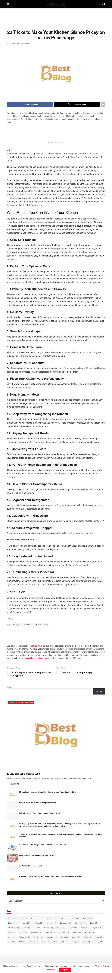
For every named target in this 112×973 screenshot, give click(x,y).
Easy (94, 923)
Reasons (24, 937)
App (39, 918)
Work (86, 942)
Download (80, 923)
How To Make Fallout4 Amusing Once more (37, 802)
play (11, 937)
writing (98, 942)
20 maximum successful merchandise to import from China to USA (47, 792)
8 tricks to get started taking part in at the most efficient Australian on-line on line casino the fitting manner (61, 835)
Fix (37, 928)
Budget (16, 624)
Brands (88, 918)
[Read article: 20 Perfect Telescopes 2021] (12, 868)
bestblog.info (35, 645)
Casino (38, 923)
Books (75, 918)
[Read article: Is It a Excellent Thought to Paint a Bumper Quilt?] (12, 816)
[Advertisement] (56, 18)
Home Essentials (16, 43)
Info (11, 932)
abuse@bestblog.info (33, 658)
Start (65, 937)
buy (26, 923)
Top (11, 942)
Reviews (52, 937)
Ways (46, 942)
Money (64, 932)
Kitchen (27, 43)
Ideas (85, 928)
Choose (51, 923)
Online (77, 932)
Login (23, 932)
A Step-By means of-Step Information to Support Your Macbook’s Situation (50, 876)
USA (22, 942)
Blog (63, 918)
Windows (73, 942)
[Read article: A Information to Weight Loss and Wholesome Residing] (12, 847)
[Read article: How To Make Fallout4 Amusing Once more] (12, 805)
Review (38, 937)
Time (88, 937)
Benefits (51, 918)
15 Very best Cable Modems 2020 (23, 773)
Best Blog (56, 4)
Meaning (51, 932)
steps (76, 937)
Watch (34, 942)
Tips (46, 624)
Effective (13, 928)
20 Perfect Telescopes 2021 (30, 865)
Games (48, 928)
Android (27, 918)
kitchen (38, 624)
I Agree (64, 969)
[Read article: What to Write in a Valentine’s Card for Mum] (12, 858)
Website (59, 942)
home (73, 928)
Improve (97, 928)
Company (65, 923)
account (13, 918)
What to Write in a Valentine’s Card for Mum (37, 855)
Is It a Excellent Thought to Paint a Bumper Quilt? (40, 813)
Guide (61, 928)
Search (10, 686)
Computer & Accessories (21, 702)
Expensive (27, 624)
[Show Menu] (8, 4)
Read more (15, 784)
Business (13, 923)
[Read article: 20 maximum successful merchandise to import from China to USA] (12, 795)
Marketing (36, 932)
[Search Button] (103, 4)
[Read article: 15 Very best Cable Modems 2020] (56, 735)
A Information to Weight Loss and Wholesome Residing (42, 844)
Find (26, 928)
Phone (89, 932)
